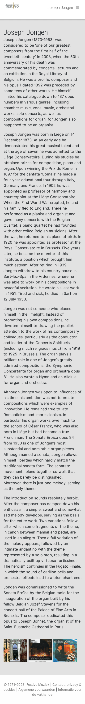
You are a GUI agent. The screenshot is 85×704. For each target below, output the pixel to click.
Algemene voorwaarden (36, 689)
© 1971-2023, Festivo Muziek (26, 684)
